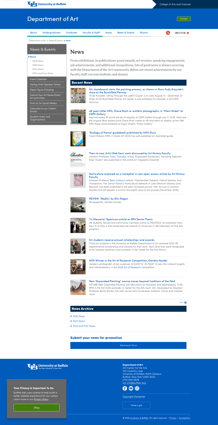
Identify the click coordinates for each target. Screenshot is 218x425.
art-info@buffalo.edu (134, 383)
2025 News (37, 65)
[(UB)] (91, 5)
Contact (184, 19)
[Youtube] (131, 388)
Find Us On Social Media (43, 103)
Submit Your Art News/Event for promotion (45, 96)
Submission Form (128, 345)
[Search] (168, 33)
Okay (37, 407)
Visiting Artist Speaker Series (45, 84)
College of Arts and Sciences (175, 4)
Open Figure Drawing (42, 90)
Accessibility (184, 418)
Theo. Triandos (118, 157)
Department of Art (52, 18)
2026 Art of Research (129, 267)
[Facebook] (125, 388)
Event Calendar (38, 79)
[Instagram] (137, 388)
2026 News (37, 61)
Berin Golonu (117, 180)
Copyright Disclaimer (134, 396)
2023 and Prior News (42, 73)
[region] (36, 398)
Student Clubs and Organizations (40, 118)
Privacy (173, 418)
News (33, 56)
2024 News (37, 69)
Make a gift (136, 405)
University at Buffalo (139, 418)
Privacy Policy (41, 399)
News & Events (56, 41)
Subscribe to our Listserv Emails (43, 110)
